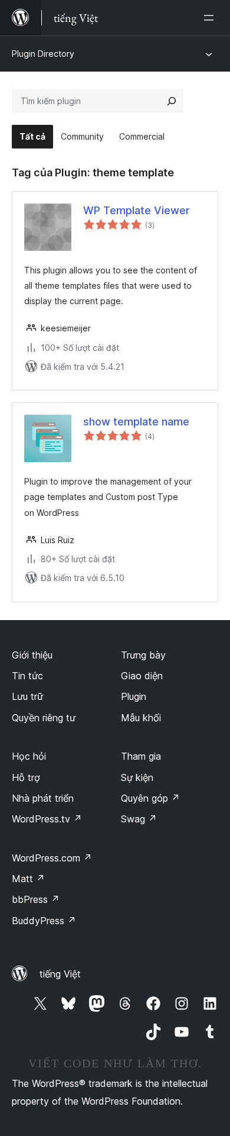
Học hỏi (29, 756)
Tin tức (27, 676)
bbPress (36, 899)
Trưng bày (143, 655)
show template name (136, 421)
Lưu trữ (27, 696)
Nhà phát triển (43, 798)
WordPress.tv (47, 819)
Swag (139, 819)
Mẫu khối (141, 718)
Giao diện (142, 676)
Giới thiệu (32, 655)
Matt (28, 879)
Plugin (133, 696)
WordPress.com (52, 858)
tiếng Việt (60, 974)
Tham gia (141, 756)
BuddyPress (44, 921)
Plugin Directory (43, 54)
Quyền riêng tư (43, 718)
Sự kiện (137, 777)
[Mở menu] (211, 18)
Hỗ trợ (26, 777)
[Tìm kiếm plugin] (171, 101)
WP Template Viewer (136, 210)
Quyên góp (150, 798)
